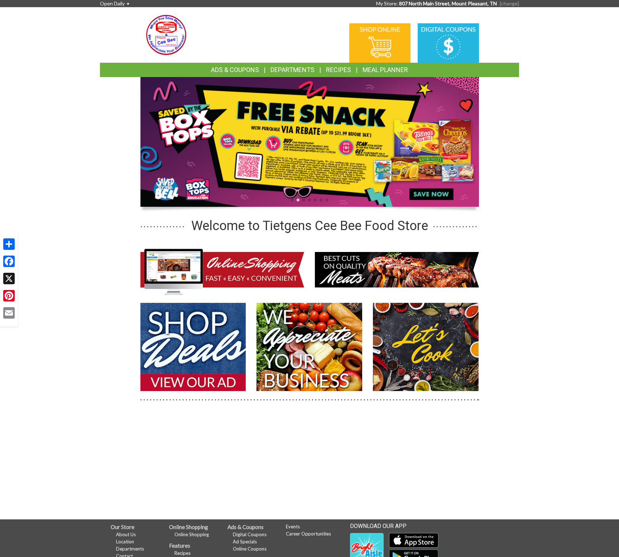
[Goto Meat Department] (397, 269)
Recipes (338, 69)
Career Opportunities (308, 534)
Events (293, 526)
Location (125, 541)
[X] (9, 278)
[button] (292, 200)
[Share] (9, 244)
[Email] (9, 313)
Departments (130, 549)
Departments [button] (292, 69)
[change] (509, 3)
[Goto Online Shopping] (380, 42)
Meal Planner (385, 69)
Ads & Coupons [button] (235, 69)
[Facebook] (9, 261)
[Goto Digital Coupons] (448, 42)
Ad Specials (245, 541)
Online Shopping (191, 534)
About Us (126, 534)
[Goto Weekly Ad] (193, 346)
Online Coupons (250, 549)
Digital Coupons (250, 534)
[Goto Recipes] (426, 346)
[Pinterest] (9, 296)
